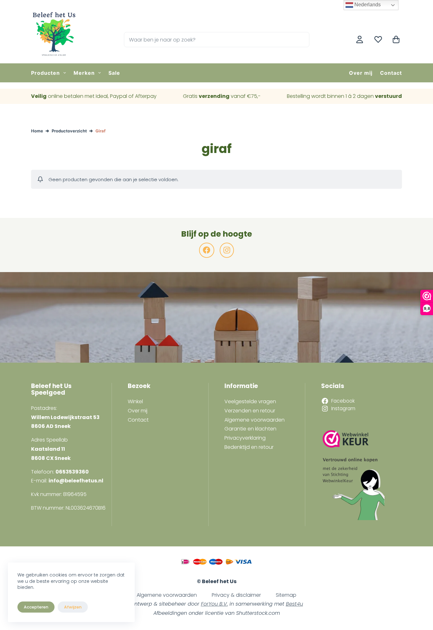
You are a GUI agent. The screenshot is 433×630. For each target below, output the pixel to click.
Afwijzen (72, 607)
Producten (45, 73)
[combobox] (209, 39)
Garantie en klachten (250, 428)
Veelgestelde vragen (250, 401)
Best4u (294, 604)
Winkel (135, 401)
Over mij (360, 73)
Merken (84, 73)
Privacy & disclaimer (236, 595)
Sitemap (286, 595)
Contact (391, 73)
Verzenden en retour (249, 410)
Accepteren (36, 607)
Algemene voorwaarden (254, 419)
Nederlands (367, 4)
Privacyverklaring (245, 438)
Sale (114, 73)
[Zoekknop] (301, 39)
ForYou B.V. (214, 604)
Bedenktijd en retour (249, 447)
